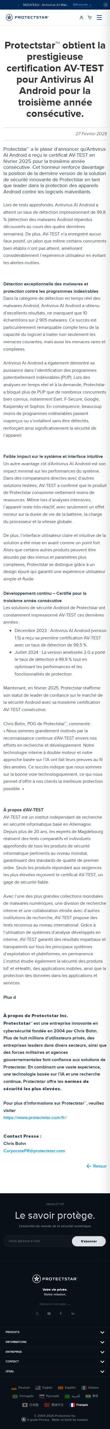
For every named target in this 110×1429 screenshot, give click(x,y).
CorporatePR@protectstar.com (34, 1151)
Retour (100, 1166)
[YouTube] (49, 1313)
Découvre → (82, 4)
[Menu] (99, 17)
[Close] (106, 5)
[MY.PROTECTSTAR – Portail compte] (81, 17)
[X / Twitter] (37, 1313)
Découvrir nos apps (55, 1304)
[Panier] (89, 17)
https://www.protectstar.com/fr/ (34, 1117)
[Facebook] (61, 1313)
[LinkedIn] (73, 1313)
